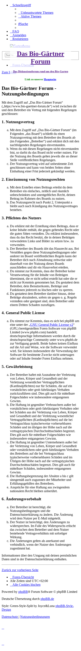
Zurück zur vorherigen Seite (20, 570)
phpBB (23, 591)
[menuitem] (35, 12)
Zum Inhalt (9, 72)
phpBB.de (47, 599)
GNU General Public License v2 (51, 324)
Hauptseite (50, 79)
